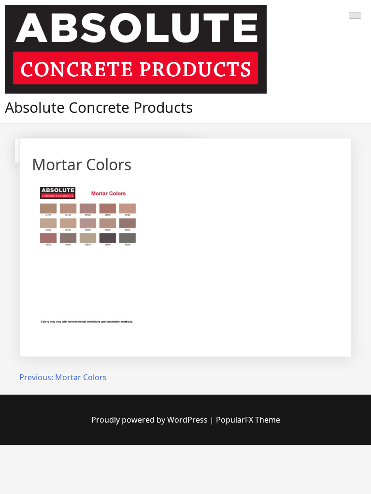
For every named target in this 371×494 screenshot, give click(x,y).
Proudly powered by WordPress (150, 419)
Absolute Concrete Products (99, 107)
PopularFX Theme (248, 419)
